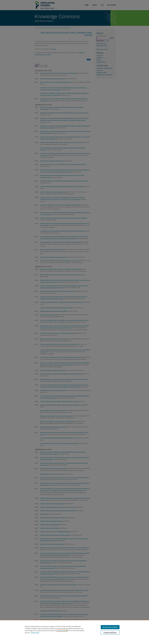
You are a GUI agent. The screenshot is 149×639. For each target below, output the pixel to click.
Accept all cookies (110, 627)
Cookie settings (62, 630)
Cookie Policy (34, 632)
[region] (74, 629)
